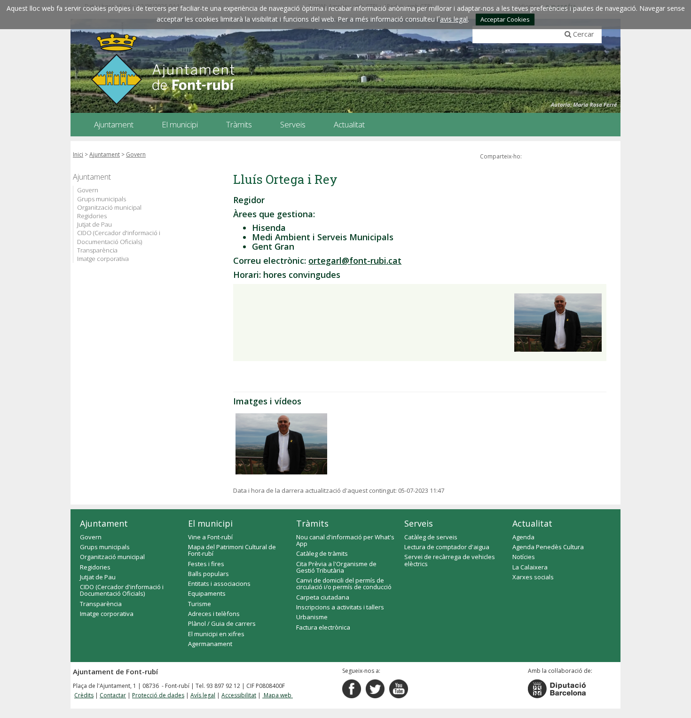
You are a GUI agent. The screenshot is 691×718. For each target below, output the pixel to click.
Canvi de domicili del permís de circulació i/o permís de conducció (344, 583)
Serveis (418, 523)
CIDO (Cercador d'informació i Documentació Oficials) (118, 237)
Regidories (92, 216)
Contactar (113, 695)
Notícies (523, 556)
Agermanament (210, 643)
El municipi (210, 523)
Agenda (523, 537)
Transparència (97, 250)
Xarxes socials (533, 577)
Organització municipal (109, 207)
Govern (136, 154)
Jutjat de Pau (94, 224)
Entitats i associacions (219, 583)
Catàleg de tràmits (322, 553)
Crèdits (84, 695)
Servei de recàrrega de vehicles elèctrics (449, 560)
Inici (78, 154)
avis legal (454, 19)
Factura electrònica (323, 627)
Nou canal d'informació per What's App (345, 540)
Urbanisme (312, 617)
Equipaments (207, 593)
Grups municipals (101, 199)
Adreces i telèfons (214, 613)
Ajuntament (104, 154)
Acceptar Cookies (505, 19)
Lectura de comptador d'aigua (446, 547)
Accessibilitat (238, 695)
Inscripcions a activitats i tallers (340, 607)
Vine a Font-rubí (210, 537)
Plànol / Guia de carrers (222, 623)
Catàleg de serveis (430, 537)
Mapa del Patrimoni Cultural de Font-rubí (232, 550)
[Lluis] (281, 443)
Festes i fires (206, 564)
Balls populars (208, 573)
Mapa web (277, 695)
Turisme (199, 604)
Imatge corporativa (103, 258)
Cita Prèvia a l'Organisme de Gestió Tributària (336, 567)
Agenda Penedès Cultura (548, 547)
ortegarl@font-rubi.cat (354, 260)
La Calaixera (530, 567)
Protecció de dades (158, 695)
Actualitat (532, 523)
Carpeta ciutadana (322, 597)
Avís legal (202, 695)
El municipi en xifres (216, 634)
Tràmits (312, 523)
